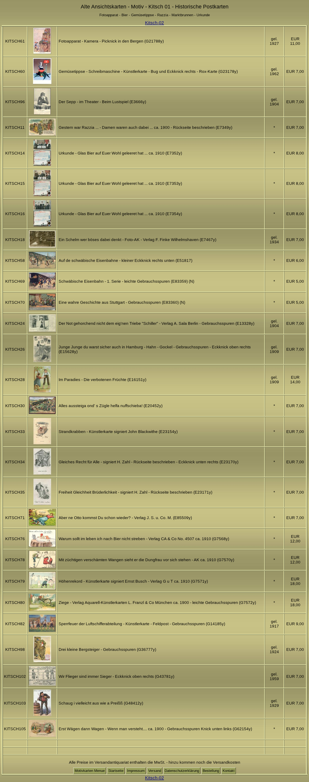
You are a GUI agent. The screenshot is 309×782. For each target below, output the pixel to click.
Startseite (115, 771)
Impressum (136, 771)
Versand (154, 771)
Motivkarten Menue (90, 771)
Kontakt (229, 771)
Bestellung (211, 771)
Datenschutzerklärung (182, 771)
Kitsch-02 (154, 22)
